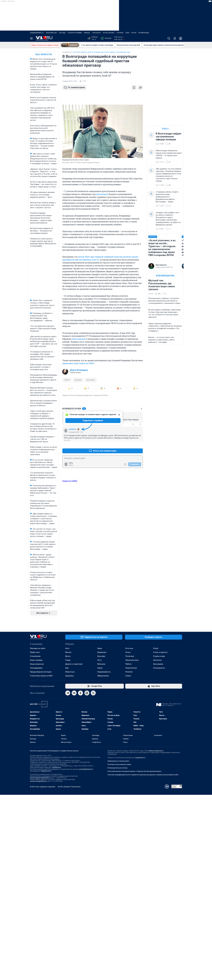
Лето (99, 660)
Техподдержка (36, 668)
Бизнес (68, 652)
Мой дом (101, 664)
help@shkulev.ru (46, 771)
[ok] (80, 693)
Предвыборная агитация (40, 672)
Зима (99, 648)
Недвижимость (37, 33)
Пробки (120, 33)
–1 (140, 445)
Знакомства (51, 33)
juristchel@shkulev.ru (86, 769)
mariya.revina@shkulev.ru (38, 781)
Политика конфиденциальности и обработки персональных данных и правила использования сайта (143, 775)
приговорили (78, 339)
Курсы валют (109, 33)
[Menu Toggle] (31, 38)
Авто (67, 648)
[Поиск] (169, 38)
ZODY (128, 33)
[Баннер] (70, 45)
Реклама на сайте (37, 648)
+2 (133, 445)
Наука (99, 668)
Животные (70, 672)
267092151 (72, 429)
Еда (66, 668)
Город (67, 660)
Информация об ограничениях (118, 761)
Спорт (155, 648)
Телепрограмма (75, 33)
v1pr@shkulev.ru (139, 757)
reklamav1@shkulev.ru (155, 751)
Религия (128, 672)
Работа (128, 664)
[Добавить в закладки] (134, 87)
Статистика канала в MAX (41, 676)
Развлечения (131, 668)
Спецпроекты (159, 668)
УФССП (67, 380)
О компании (35, 656)
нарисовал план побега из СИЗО (78, 363)
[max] (86, 693)
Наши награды (36, 660)
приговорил (102, 194)
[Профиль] (181, 38)
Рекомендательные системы (117, 768)
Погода (62, 33)
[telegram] (67, 693)
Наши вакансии (37, 664)
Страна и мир (159, 656)
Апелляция (90, 380)
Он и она (129, 648)
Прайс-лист (35, 652)
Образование (103, 676)
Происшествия (131, 660)
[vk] (74, 693)
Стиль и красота (160, 652)
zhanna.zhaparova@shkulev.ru (40, 778)
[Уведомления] (175, 38)
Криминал (101, 652)
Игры (134, 33)
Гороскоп (96, 33)
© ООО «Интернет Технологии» (69, 787)
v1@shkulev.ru (56, 767)
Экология (157, 660)
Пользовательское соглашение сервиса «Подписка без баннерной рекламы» (134, 771)
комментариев (76, 87)
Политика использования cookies (119, 764)
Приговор (77, 380)
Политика (129, 656)
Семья (128, 676)
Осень (128, 652)
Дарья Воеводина (79, 370)
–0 (140, 424)
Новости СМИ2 (69, 481)
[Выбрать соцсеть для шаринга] (140, 87)
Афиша (87, 33)
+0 (133, 424)
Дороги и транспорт (74, 664)
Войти (71, 465)
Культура (101, 656)
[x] (93, 693)
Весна (67, 656)
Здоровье (69, 676)
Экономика (158, 664)
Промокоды (143, 33)
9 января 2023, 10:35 (69, 81)
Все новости (44, 54)
